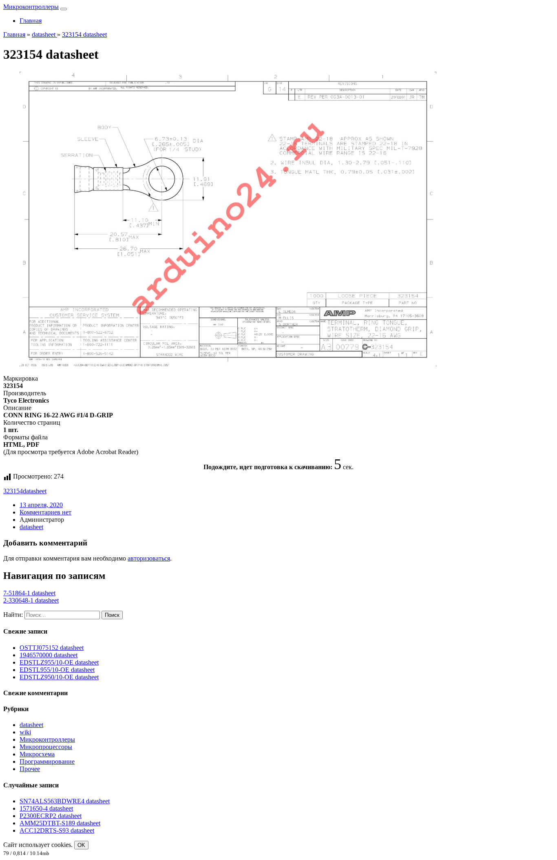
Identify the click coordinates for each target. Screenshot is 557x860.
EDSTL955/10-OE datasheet (57, 669)
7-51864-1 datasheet (29, 593)
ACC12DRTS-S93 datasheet (57, 830)
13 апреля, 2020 (41, 504)
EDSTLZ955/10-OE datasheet (59, 662)
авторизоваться (149, 558)
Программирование (47, 761)
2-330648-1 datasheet (31, 600)
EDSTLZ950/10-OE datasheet (59, 677)
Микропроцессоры (46, 746)
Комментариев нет (45, 512)
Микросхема (37, 754)
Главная (31, 20)
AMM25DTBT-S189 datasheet (60, 823)
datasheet (34, 491)
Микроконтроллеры (31, 6)
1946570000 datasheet (48, 655)
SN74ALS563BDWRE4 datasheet (65, 801)
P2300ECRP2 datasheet (51, 815)
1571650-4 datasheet (46, 808)
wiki (25, 732)
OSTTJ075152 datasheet (52, 647)
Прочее (30, 768)
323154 (13, 491)
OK (81, 845)
